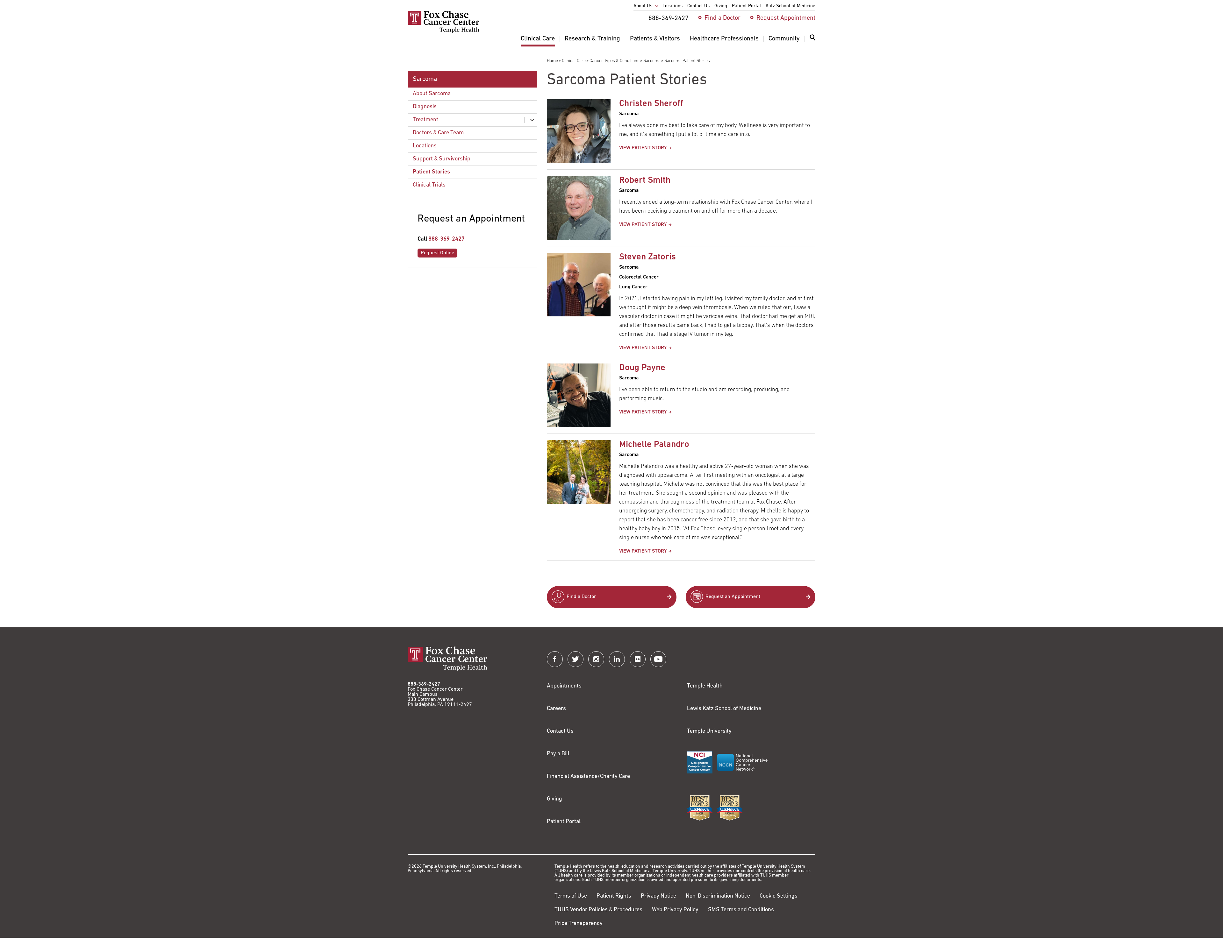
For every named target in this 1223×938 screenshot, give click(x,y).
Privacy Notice (658, 896)
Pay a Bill (558, 754)
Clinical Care (574, 61)
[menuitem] (812, 41)
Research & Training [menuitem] (592, 39)
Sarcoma (652, 61)
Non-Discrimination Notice (718, 896)
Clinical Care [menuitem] (538, 39)
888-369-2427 (446, 239)
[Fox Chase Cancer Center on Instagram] (596, 659)
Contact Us (560, 731)
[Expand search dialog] (812, 39)
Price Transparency (578, 924)
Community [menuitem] (784, 39)
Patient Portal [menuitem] (746, 6)
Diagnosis (425, 107)
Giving (554, 799)
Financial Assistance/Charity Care (588, 776)
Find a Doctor (581, 596)
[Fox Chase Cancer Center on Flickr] (638, 659)
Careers (556, 709)
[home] (443, 31)
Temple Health (705, 686)
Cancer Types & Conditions (615, 61)
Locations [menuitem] (672, 6)
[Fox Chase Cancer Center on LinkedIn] (617, 659)
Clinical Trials (429, 185)
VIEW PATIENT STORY (643, 148)
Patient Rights (614, 896)
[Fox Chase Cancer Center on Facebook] (555, 659)
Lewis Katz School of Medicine (724, 709)
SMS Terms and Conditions (741, 910)
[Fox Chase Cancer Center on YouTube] (658, 659)
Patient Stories (431, 172)
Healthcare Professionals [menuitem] (724, 39)
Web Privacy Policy (675, 910)
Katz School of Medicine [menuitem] (790, 6)
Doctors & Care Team (438, 133)
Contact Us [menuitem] (698, 6)
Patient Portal (564, 822)
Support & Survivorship (441, 159)
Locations (425, 146)
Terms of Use (570, 896)
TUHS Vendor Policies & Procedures (598, 910)
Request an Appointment (732, 596)
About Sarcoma (432, 94)
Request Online (437, 253)
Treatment (425, 120)
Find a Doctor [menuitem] (722, 18)
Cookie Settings (778, 896)
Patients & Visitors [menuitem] (655, 39)
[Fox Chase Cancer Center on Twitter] (575, 659)
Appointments (564, 686)
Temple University (709, 731)
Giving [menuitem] (720, 6)
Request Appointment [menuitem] (785, 18)
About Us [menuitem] (642, 6)
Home (552, 61)
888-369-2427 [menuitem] (668, 18)
